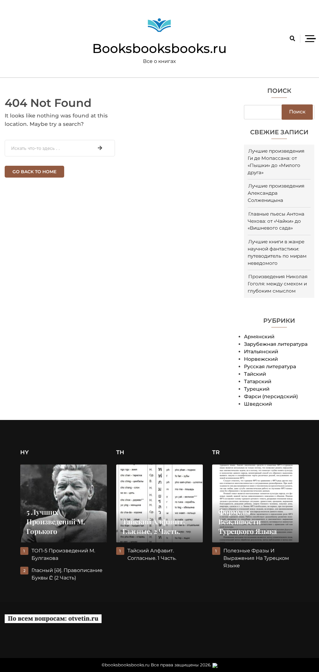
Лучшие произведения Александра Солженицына (276, 193)
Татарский (257, 381)
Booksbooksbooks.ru (159, 48)
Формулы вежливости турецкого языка (247, 521)
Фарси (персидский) (271, 396)
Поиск (279, 91)
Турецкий (256, 389)
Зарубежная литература (275, 344)
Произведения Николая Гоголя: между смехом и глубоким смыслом (277, 284)
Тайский (255, 374)
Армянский (259, 337)
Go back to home (34, 171)
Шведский (258, 404)
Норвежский (261, 359)
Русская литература (270, 366)
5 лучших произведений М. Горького (55, 521)
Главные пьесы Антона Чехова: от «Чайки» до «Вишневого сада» (276, 221)
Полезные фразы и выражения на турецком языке (256, 558)
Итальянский (261, 352)
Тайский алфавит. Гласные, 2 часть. (153, 526)
